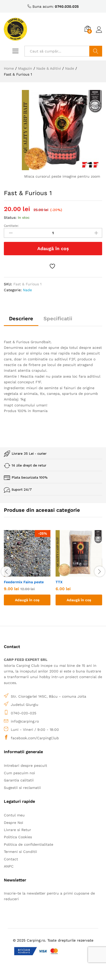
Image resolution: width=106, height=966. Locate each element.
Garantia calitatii (19, 780)
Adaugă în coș (53, 248)
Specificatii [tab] (57, 318)
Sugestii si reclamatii (22, 788)
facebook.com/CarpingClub (35, 738)
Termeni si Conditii (20, 852)
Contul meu (14, 815)
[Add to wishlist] (53, 266)
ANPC (9, 866)
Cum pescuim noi (19, 773)
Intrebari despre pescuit (25, 765)
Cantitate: (11, 225)
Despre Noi (13, 823)
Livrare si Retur (17, 830)
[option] (27, 571)
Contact (11, 859)
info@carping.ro (25, 721)
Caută (95, 51)
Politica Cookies (18, 837)
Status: (10, 217)
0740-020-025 (23, 713)
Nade (27, 290)
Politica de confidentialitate (28, 844)
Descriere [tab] (21, 318)
